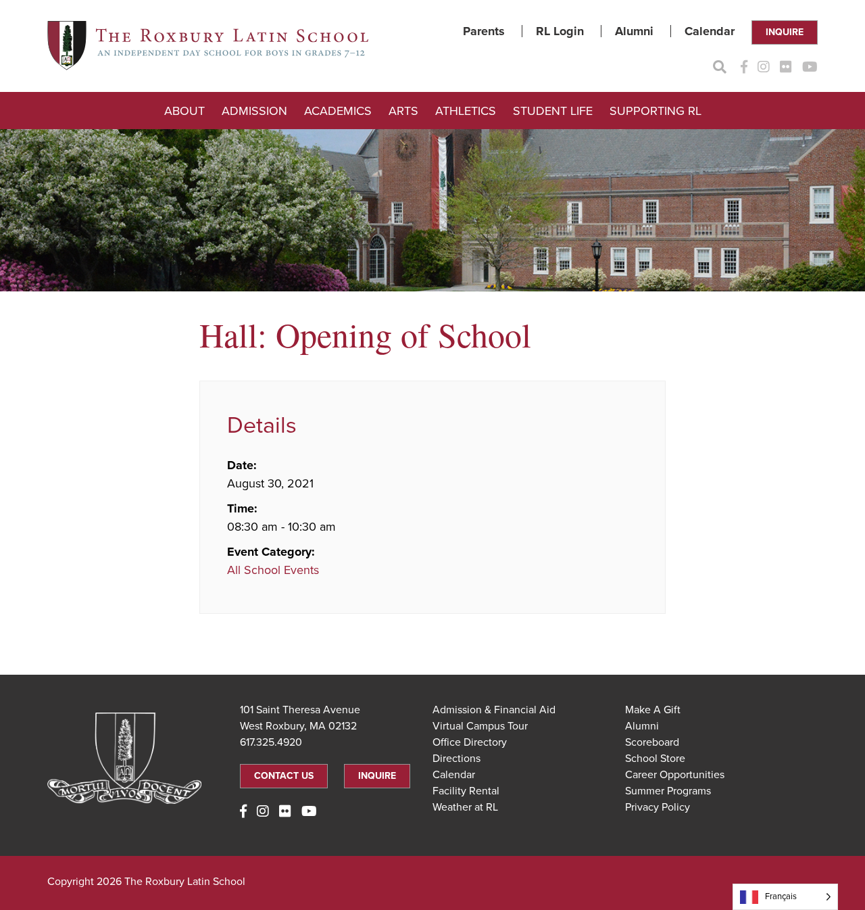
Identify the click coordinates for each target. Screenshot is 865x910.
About (184, 111)
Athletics (465, 111)
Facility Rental (465, 791)
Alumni (634, 31)
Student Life (553, 111)
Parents (484, 31)
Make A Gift (653, 710)
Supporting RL (655, 111)
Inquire (785, 32)
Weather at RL (465, 807)
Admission (254, 111)
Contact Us (284, 776)
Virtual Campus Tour (480, 726)
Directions (456, 758)
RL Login (560, 31)
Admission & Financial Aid (493, 710)
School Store (655, 758)
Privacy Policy (657, 807)
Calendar (710, 31)
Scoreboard (652, 742)
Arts (403, 111)
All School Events (273, 569)
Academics (338, 111)
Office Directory (469, 742)
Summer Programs (668, 791)
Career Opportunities (674, 775)
